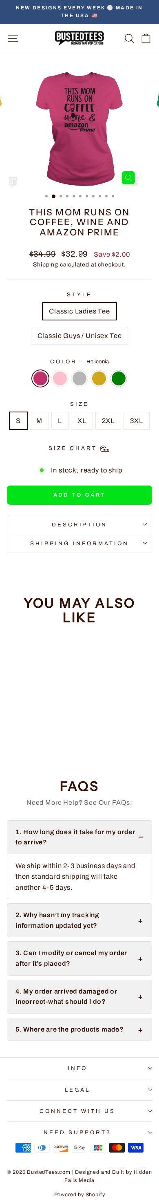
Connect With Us (77, 1111)
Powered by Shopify (79, 1195)
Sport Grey (79, 378)
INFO (77, 1068)
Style (79, 294)
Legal (78, 1090)
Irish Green (118, 378)
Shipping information (79, 543)
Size (79, 404)
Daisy (99, 378)
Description (80, 525)
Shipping (45, 265)
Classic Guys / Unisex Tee (80, 335)
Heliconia (40, 378)
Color (79, 361)
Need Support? (77, 1132)
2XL (108, 420)
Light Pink (60, 378)
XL (81, 420)
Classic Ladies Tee (79, 311)
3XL (136, 420)
